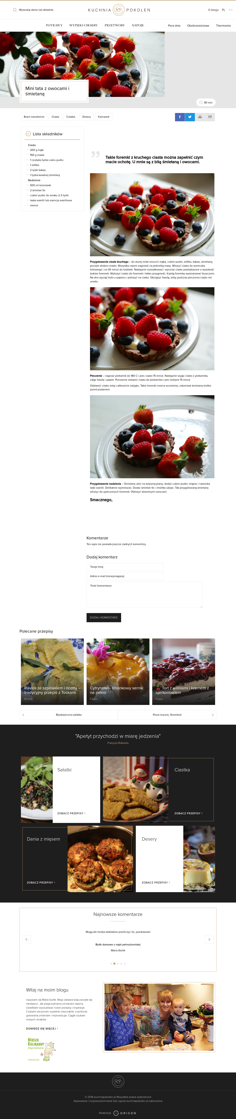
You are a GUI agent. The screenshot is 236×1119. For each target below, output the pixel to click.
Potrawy (54, 25)
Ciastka (70, 117)
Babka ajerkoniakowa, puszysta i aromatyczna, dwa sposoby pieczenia (118, 944)
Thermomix (223, 26)
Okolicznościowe (198, 26)
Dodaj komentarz (104, 617)
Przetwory (115, 25)
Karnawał (103, 117)
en (231, 10)
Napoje (138, 25)
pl (223, 10)
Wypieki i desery (83, 25)
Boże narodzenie (34, 117)
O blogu (213, 10)
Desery (86, 117)
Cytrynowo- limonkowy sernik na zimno (116, 690)
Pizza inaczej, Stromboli (167, 715)
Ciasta (55, 117)
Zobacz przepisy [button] (70, 813)
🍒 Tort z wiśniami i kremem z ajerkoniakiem (182, 690)
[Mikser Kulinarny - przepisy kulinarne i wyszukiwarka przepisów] (41, 1049)
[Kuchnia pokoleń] (118, 8)
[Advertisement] (151, 137)
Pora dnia (174, 26)
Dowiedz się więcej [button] (41, 1028)
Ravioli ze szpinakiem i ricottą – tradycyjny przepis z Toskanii (52, 690)
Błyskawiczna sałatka (69, 715)
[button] (26, 939)
